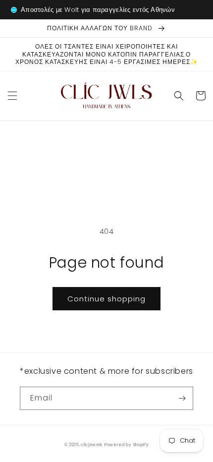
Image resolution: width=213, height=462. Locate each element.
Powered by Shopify (127, 445)
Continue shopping (106, 298)
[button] (12, 96)
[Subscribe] (182, 398)
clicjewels (92, 445)
